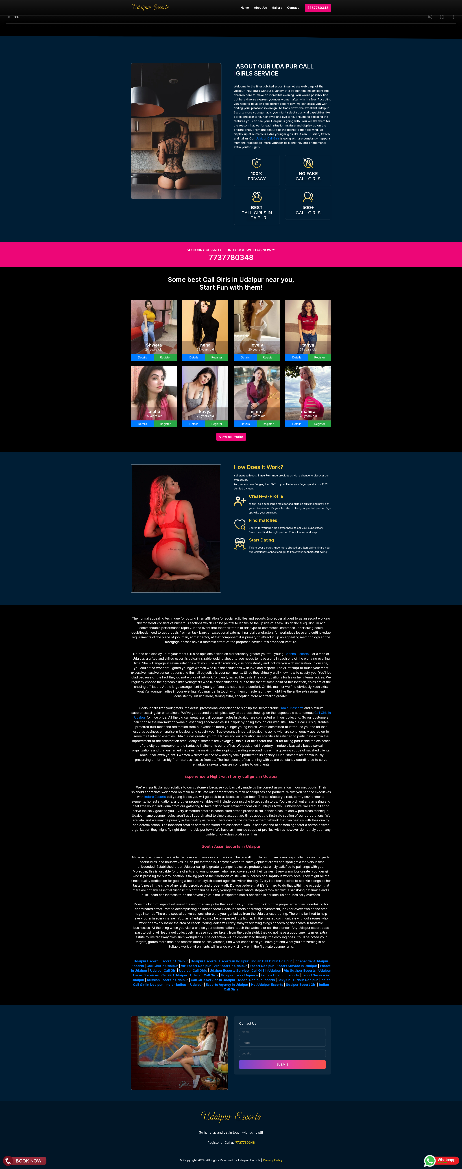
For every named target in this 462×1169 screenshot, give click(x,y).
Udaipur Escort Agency (239, 975)
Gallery (277, 7)
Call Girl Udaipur (174, 975)
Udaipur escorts (291, 708)
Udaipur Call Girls (268, 138)
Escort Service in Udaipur (296, 966)
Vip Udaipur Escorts (300, 970)
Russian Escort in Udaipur (167, 980)
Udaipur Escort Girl (301, 985)
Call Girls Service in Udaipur (213, 980)
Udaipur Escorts (204, 961)
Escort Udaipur (262, 966)
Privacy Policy (272, 1160)
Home (245, 7)
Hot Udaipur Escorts (267, 985)
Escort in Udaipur (174, 961)
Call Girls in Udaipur (162, 966)
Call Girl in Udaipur (266, 970)
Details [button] (142, 357)
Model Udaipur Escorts (256, 980)
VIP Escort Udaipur (196, 966)
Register (165, 357)
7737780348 (318, 8)
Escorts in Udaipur (234, 961)
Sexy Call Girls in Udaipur (298, 980)
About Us (260, 7)
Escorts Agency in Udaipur (227, 985)
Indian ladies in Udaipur (184, 985)
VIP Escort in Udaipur (230, 966)
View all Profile (231, 437)
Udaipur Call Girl (163, 970)
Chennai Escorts (296, 654)
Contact (293, 7)
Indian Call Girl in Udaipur (271, 961)
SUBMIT (282, 1064)
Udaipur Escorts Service (229, 970)
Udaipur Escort (146, 961)
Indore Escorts (155, 797)
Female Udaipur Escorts (280, 975)
